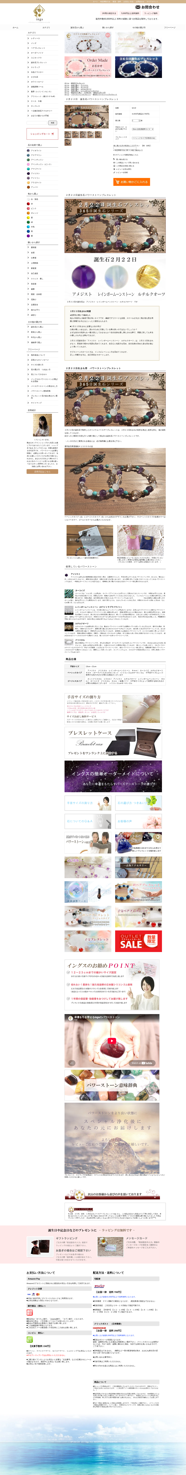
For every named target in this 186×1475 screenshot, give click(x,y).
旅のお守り (35, 310)
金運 (33, 253)
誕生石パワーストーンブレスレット (105, 94)
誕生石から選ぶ (77, 27)
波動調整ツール (37, 87)
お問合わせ (140, 2)
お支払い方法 (128, 2)
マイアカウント (152, 2)
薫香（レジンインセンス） (41, 92)
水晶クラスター (37, 72)
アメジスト (35, 173)
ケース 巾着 (36, 101)
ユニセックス (36, 58)
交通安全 (34, 305)
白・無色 (34, 199)
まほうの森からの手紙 (40, 116)
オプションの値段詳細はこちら (126, 155)
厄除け (33, 299)
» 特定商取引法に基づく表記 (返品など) (128, 150)
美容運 (33, 284)
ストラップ (35, 67)
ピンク (33, 208)
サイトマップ (36, 403)
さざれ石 (34, 77)
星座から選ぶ (36, 332)
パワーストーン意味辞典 (40, 391)
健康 (33, 289)
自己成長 (34, 273)
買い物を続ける (122, 159)
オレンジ (34, 213)
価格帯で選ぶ (36, 342)
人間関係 (34, 263)
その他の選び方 (139, 27)
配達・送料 (117, 2)
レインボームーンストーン (90, 91)
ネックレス (35, 106)
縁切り (33, 315)
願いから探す (108, 27)
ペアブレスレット (38, 48)
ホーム (15, 27)
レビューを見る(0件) (123, 169)
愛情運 (33, 247)
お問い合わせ (42, 466)
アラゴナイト (36, 183)
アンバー (34, 187)
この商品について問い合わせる (127, 163)
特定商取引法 (105, 2)
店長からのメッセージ (40, 360)
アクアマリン (36, 155)
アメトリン (35, 178)
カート (95, 2)
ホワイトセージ (37, 82)
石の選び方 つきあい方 (40, 369)
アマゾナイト (36, 169)
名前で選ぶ (75, 85)
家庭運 (33, 268)
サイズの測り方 (37, 365)
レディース (35, 38)
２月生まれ (87, 92)
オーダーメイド (37, 53)
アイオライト (36, 151)
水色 (33, 227)
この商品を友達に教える (125, 166)
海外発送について (38, 355)
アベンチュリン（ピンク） (41, 164)
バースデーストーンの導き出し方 (44, 386)
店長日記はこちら (42, 472)
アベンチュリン (37, 160)
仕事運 (33, 258)
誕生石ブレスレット (39, 62)
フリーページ (169, 27)
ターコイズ (84, 87)
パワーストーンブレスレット (81, 94)
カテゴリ (46, 27)
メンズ (33, 43)
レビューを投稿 (122, 172)
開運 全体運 (36, 294)
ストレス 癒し (37, 279)
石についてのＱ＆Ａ (39, 374)
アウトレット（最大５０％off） (43, 96)
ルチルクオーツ (86, 89)
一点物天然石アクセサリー (41, 111)
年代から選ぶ (36, 337)
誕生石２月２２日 (99, 92)
